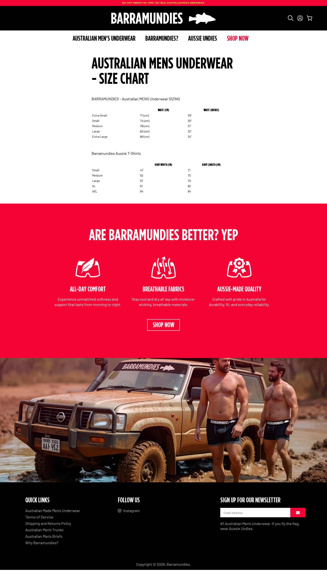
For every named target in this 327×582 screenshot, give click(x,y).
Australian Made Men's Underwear (52, 510)
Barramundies (178, 564)
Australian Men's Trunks (44, 530)
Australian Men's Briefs (43, 536)
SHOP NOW (163, 325)
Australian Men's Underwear (104, 38)
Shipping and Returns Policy (48, 523)
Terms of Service (39, 517)
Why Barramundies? (41, 542)
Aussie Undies (202, 38)
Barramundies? (161, 38)
